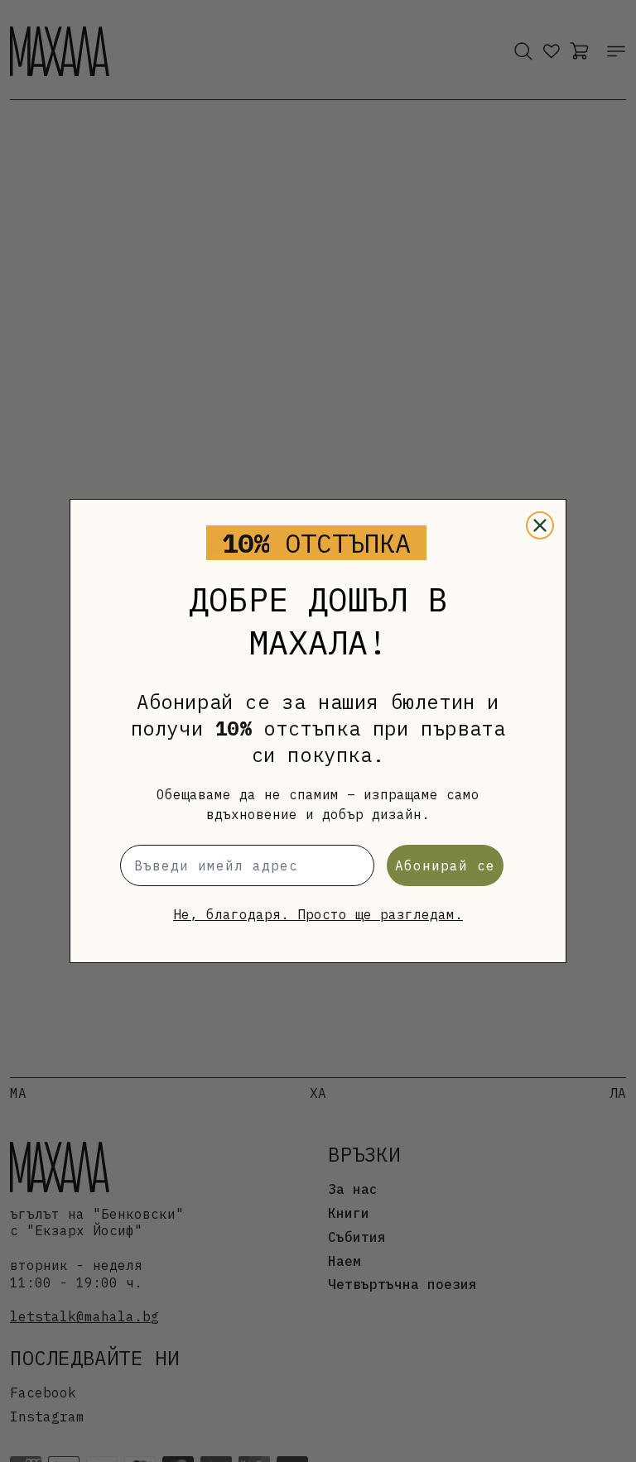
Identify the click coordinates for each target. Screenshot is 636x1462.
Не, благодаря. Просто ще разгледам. (318, 914)
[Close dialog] (540, 525)
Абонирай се (445, 865)
